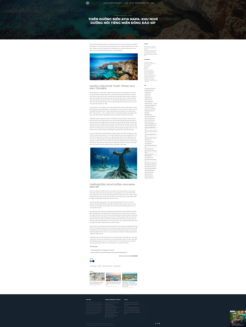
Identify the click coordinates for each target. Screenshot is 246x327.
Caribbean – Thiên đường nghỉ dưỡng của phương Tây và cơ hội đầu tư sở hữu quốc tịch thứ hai (129, 284)
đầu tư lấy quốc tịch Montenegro (149, 155)
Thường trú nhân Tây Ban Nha (111, 312)
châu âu (147, 94)
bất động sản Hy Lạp (150, 88)
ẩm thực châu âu (149, 177)
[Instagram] (155, 323)
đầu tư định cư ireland (150, 168)
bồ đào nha (148, 92)
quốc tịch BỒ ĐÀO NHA (150, 116)
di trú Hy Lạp (148, 99)
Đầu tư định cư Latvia (148, 62)
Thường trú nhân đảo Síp (148, 77)
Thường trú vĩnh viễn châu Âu (111, 302)
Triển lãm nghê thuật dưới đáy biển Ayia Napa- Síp (96, 283)
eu (155, 103)
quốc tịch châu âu (150, 120)
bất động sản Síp (149, 90)
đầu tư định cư (149, 157)
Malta (145, 68)
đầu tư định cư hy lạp (150, 166)
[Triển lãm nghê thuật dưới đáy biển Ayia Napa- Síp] (97, 277)
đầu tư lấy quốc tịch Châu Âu (150, 151)
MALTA (147, 112)
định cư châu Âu (149, 172)
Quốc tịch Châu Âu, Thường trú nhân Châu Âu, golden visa (99, 323)
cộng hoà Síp (148, 97)
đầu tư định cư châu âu (150, 164)
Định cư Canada (147, 64)
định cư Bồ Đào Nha (150, 170)
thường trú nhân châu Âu (150, 135)
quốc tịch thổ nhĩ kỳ (150, 125)
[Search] (158, 3)
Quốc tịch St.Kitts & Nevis (148, 72)
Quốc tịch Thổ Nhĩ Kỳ (148, 73)
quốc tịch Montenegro (150, 123)
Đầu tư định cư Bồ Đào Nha (150, 146)
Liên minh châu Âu (149, 110)
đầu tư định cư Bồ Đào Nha (150, 160)
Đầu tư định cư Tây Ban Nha (149, 63)
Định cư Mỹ (146, 66)
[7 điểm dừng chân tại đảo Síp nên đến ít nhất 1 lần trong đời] (113, 277)
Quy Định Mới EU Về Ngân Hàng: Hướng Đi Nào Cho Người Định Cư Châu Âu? (150, 48)
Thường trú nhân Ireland (110, 310)
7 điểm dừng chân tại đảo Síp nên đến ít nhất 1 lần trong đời (113, 284)
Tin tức (130, 15)
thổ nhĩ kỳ (148, 139)
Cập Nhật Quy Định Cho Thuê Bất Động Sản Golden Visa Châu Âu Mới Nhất (150, 54)
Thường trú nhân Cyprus (148, 76)
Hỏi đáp (145, 67)
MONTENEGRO (148, 114)
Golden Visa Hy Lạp (149, 107)
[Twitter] (159, 323)
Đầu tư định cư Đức (109, 313)
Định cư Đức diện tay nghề (111, 315)
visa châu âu (148, 143)
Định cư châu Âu (149, 148)
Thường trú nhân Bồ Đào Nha (149, 75)
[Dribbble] (157, 323)
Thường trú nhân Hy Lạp (148, 78)
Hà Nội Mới (135, 256)
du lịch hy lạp (148, 103)
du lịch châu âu (149, 101)
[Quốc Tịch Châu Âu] (87, 3)
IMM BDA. (111, 325)
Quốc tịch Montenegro (148, 71)
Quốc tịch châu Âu (109, 304)
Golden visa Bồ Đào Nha (150, 105)
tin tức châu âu (149, 141)
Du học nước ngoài (109, 317)
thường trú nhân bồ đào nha (151, 132)
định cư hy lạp (148, 174)
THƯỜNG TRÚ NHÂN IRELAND (149, 80)
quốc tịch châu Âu (149, 118)
